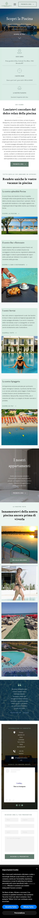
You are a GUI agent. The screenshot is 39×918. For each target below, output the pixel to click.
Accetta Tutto (11, 907)
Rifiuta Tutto (28, 907)
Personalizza (19, 913)
